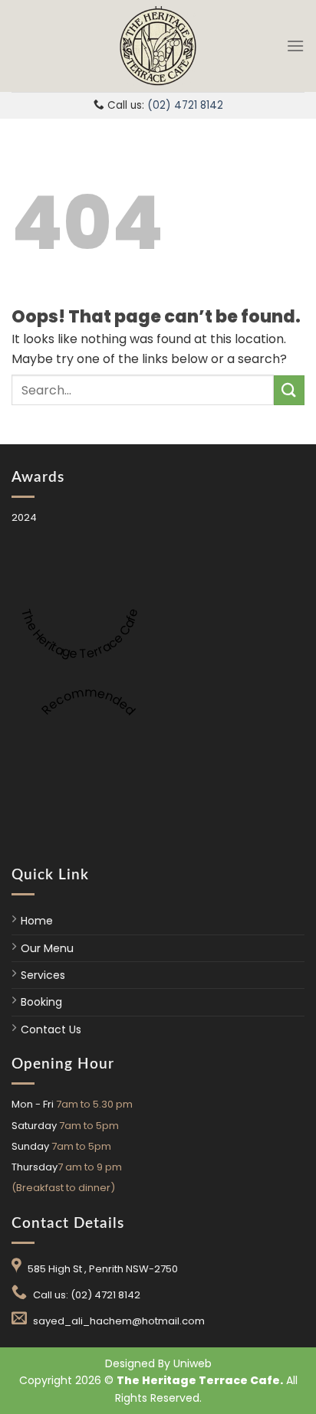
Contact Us (51, 1029)
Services (43, 975)
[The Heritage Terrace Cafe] (158, 45)
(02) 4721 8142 (185, 105)
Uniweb (192, 1363)
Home (37, 920)
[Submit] (289, 390)
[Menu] (295, 45)
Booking (41, 1002)
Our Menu (47, 948)
